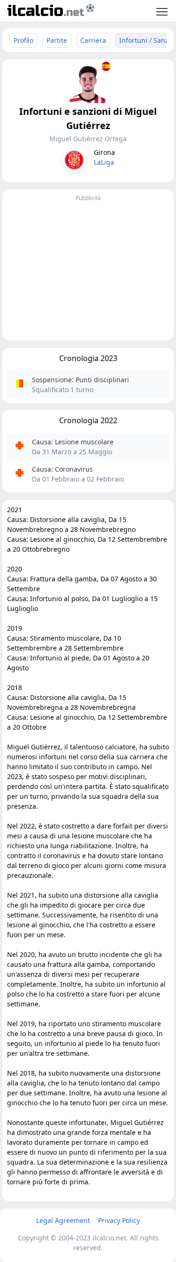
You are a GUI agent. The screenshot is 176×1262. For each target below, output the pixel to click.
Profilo (23, 40)
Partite (56, 40)
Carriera (93, 40)
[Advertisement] (88, 270)
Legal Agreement (63, 1220)
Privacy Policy (119, 1220)
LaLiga (104, 162)
